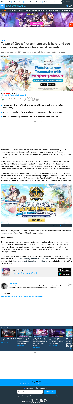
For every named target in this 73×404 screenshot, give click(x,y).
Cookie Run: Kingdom (16, 10)
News (20, 2)
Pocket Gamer (64, 226)
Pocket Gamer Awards (53, 10)
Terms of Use (45, 395)
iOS (2, 2)
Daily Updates (29, 388)
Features (56, 2)
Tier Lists (38, 2)
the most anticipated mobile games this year (30, 261)
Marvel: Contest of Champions (34, 10)
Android (8, 2)
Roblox (15, 2)
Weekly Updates (43, 388)
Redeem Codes (29, 2)
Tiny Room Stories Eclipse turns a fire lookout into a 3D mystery (22, 296)
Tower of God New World (18, 95)
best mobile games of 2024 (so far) (34, 259)
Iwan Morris (6, 93)
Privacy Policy (54, 395)
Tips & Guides (48, 2)
